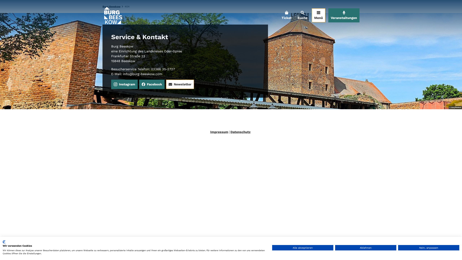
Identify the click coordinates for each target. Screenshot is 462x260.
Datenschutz (240, 132)
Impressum (219, 132)
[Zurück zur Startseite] (113, 15)
